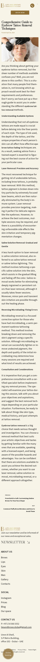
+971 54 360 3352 (11, 623)
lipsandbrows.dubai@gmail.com (16, 627)
